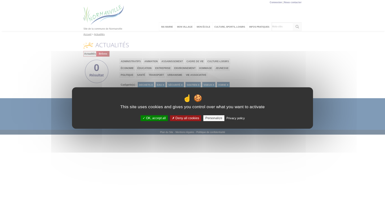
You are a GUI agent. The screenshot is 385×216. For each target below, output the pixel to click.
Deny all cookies (187, 118)
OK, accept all (155, 118)
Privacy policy (235, 118)
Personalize (213, 118)
